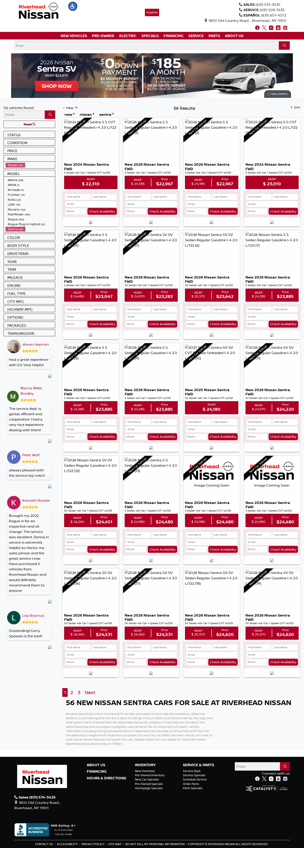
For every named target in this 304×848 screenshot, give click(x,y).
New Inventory (145, 771)
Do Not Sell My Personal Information (155, 844)
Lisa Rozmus (33, 615)
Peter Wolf (30, 454)
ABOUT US (96, 765)
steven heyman (35, 344)
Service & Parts (198, 765)
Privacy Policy (93, 844)
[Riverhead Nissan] (38, 10)
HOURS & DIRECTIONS (106, 778)
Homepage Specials (149, 788)
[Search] (284, 45)
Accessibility (67, 844)
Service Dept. (192, 771)
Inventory (145, 765)
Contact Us (44, 844)
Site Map (115, 844)
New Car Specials (147, 779)
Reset (28, 124)
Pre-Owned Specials (149, 784)
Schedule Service (195, 779)
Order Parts (191, 784)
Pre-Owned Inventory (149, 775)
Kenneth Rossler (36, 500)
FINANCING (97, 772)
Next (90, 692)
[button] (72, 6)
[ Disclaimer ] (278, 94)
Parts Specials (193, 788)
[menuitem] (30, 165)
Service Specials (194, 775)
